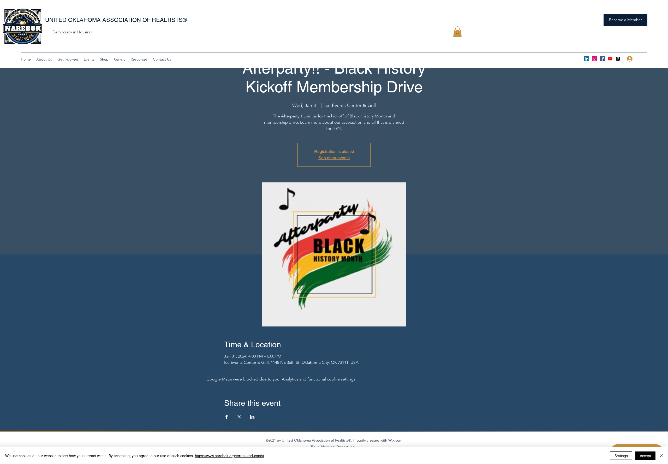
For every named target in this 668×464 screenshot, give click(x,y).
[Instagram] (594, 58)
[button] (457, 31)
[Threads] (618, 58)
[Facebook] (602, 58)
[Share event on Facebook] (226, 417)
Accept (645, 455)
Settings (621, 455)
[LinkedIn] (586, 58)
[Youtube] (610, 58)
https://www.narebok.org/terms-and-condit (229, 455)
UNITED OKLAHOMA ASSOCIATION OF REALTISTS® (116, 20)
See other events (334, 157)
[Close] (662, 455)
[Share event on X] (239, 417)
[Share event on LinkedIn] (252, 417)
